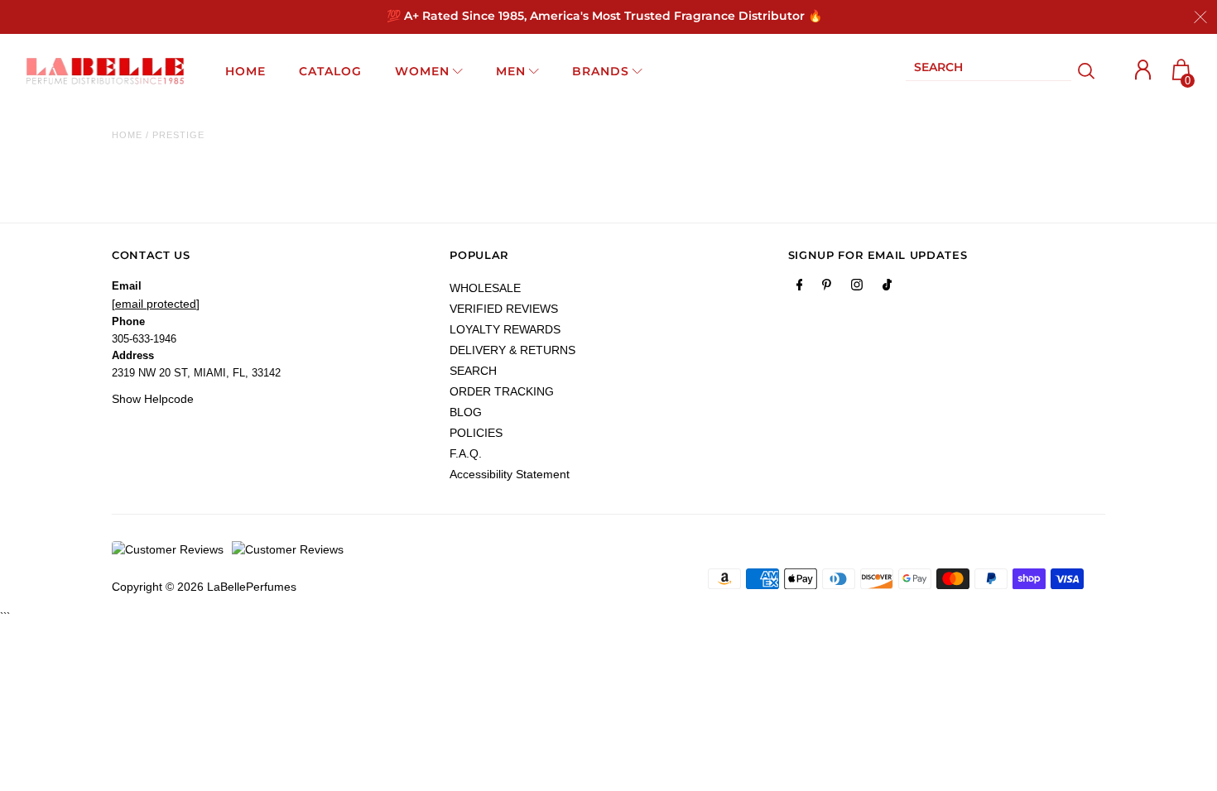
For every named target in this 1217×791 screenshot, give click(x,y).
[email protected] (156, 303)
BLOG (466, 412)
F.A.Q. (466, 453)
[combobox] (988, 70)
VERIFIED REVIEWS (504, 308)
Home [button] (245, 71)
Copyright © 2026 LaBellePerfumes (204, 586)
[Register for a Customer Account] (1143, 70)
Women (422, 71)
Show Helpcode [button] (153, 398)
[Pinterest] (826, 288)
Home (127, 135)
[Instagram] (857, 288)
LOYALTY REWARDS (505, 329)
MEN (511, 71)
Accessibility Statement (510, 474)
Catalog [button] (330, 71)
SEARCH (473, 370)
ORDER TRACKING (502, 391)
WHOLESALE (485, 288)
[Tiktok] (887, 288)
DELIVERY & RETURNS (512, 350)
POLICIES (476, 432)
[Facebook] (799, 288)
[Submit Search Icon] (1086, 71)
